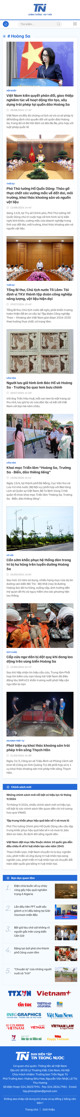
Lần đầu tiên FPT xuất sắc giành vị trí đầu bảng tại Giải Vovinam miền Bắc (32, 911)
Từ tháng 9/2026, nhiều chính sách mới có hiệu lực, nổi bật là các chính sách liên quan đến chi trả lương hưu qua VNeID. (40, 808)
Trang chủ (31, 1109)
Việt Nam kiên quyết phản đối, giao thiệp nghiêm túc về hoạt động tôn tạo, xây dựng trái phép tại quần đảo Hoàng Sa (40, 99)
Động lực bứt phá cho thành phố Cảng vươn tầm (31, 950)
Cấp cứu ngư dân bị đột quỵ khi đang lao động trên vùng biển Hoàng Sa (40, 658)
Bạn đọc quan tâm (23, 878)
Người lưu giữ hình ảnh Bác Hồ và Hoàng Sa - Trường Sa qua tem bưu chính (39, 384)
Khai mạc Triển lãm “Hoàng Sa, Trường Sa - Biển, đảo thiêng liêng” (39, 469)
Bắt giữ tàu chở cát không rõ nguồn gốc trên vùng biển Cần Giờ (32, 932)
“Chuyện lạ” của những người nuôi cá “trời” (33, 971)
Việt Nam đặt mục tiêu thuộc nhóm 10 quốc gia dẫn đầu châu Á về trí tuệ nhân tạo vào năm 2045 (39, 844)
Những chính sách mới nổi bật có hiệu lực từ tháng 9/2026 (39, 797)
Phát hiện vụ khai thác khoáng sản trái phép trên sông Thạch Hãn (38, 747)
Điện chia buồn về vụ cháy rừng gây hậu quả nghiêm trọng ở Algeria (30, 890)
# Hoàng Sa (18, 35)
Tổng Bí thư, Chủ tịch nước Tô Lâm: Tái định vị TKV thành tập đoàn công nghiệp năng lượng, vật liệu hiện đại (39, 294)
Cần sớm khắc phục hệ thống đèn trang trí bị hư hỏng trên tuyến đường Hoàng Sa (39, 564)
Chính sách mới (21, 787)
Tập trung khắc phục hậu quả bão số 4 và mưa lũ (38, 820)
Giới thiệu (49, 1109)
